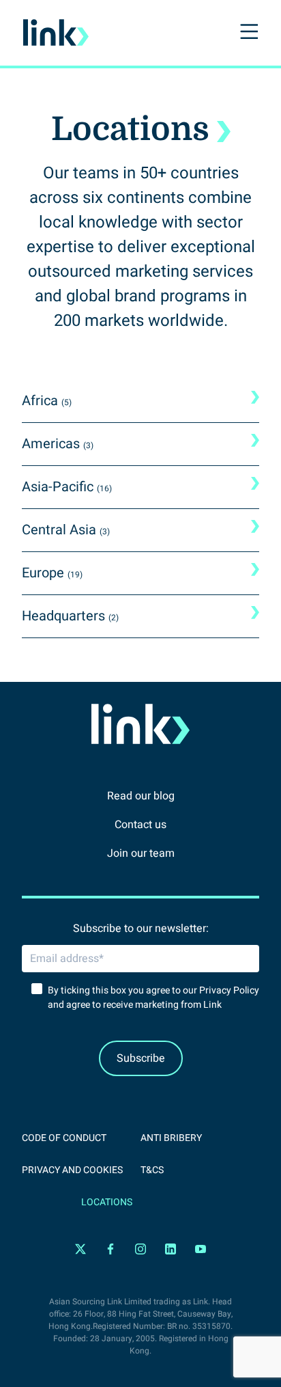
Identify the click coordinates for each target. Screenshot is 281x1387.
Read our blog (141, 796)
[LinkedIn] (170, 1249)
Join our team (141, 853)
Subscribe (141, 1058)
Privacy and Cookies (72, 1170)
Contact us (140, 824)
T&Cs (152, 1170)
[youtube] (200, 1249)
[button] (247, 33)
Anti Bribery (171, 1138)
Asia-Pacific (67, 487)
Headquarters (70, 616)
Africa (47, 401)
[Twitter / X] (80, 1249)
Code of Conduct (64, 1138)
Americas (57, 444)
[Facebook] (110, 1249)
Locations (106, 1202)
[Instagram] (140, 1249)
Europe (52, 573)
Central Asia (66, 530)
